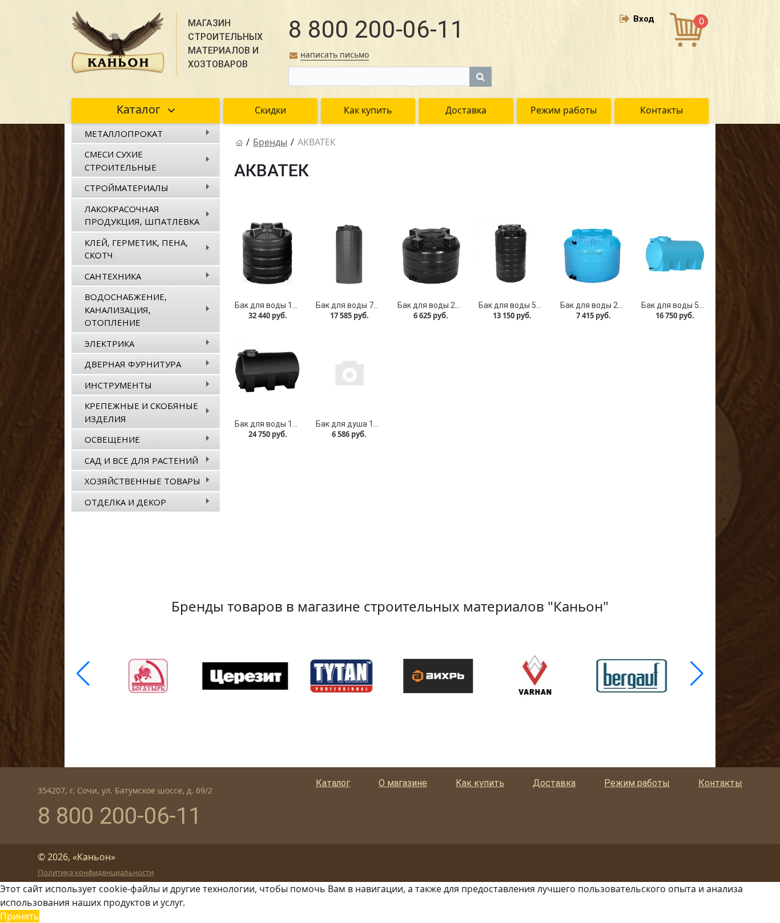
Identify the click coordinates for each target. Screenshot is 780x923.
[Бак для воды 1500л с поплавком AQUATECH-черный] (268, 253)
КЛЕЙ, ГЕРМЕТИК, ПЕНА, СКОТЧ (136, 249)
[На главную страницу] (239, 142)
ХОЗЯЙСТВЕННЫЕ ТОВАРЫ (142, 481)
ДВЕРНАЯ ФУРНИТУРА (133, 364)
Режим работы (637, 783)
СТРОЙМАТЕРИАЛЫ (126, 187)
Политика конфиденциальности (96, 872)
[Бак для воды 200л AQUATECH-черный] (430, 253)
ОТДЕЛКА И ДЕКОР (125, 502)
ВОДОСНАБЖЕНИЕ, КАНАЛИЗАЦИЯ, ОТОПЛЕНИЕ (126, 309)
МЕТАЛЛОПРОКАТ (124, 133)
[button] (83, 674)
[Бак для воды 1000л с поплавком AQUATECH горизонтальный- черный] (268, 372)
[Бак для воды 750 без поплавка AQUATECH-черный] (349, 253)
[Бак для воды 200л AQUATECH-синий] (593, 253)
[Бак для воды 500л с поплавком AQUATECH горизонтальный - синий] (674, 253)
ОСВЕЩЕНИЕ (112, 439)
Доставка (554, 783)
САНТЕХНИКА (113, 276)
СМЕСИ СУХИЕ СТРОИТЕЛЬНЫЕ (120, 160)
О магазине (403, 783)
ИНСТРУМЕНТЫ (118, 385)
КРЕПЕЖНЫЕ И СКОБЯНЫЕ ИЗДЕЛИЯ (141, 412)
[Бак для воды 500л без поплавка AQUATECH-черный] (512, 253)
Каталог (333, 783)
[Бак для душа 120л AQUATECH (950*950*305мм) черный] (349, 372)
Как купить (480, 783)
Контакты (720, 783)
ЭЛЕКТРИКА (109, 343)
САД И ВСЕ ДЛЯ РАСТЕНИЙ (141, 460)
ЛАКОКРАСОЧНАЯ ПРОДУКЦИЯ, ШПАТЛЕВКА (142, 215)
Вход (643, 19)
